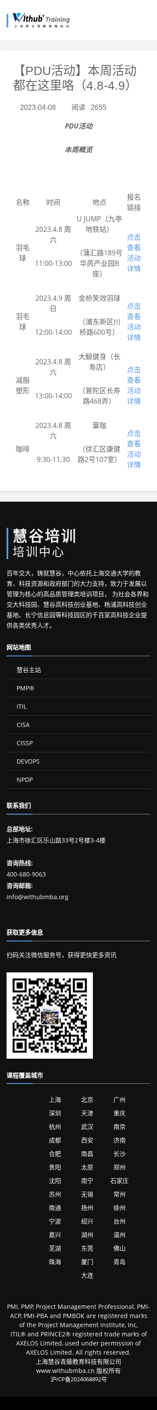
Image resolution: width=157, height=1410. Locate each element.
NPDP (24, 779)
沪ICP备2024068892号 (79, 1379)
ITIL (21, 706)
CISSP (24, 743)
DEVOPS (27, 761)
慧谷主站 (28, 670)
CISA (22, 724)
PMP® (24, 688)
